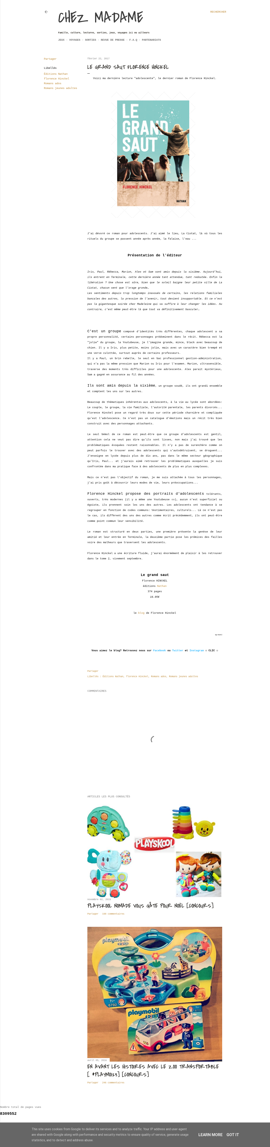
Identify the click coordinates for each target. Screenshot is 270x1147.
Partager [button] (50, 58)
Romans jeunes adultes (60, 88)
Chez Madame (100, 17)
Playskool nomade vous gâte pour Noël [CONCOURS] (150, 906)
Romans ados (52, 83)
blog (141, 613)
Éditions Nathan (56, 74)
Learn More (210, 1134)
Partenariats (151, 40)
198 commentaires (113, 914)
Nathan (162, 586)
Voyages (74, 40)
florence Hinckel (56, 78)
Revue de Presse (113, 40)
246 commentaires (113, 1082)
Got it (233, 1134)
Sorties (90, 40)
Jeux (61, 40)
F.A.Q (133, 40)
